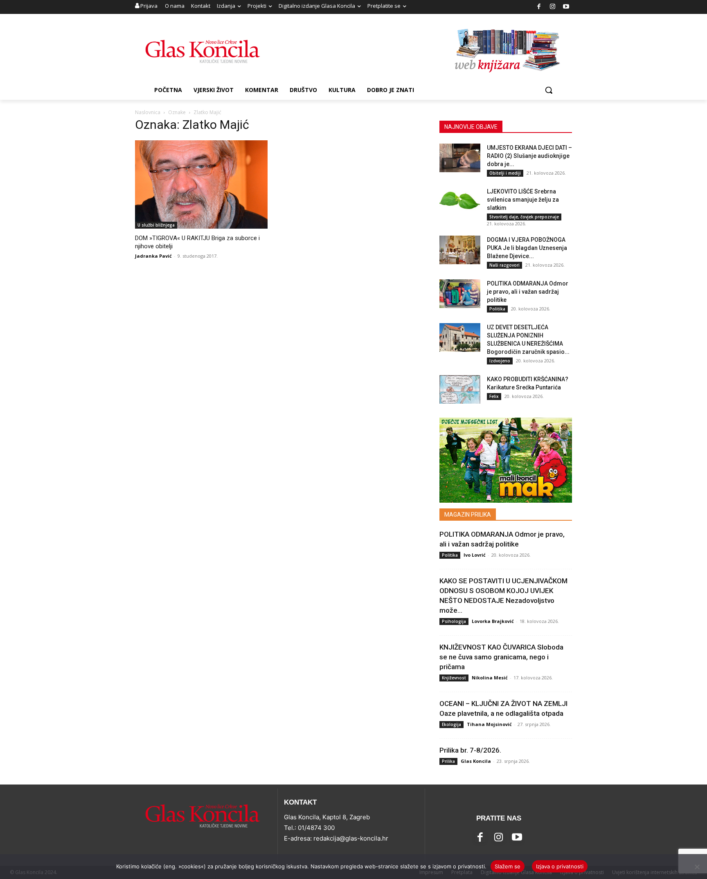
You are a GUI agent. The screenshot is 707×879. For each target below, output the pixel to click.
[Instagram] (552, 7)
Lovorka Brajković (493, 621)
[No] (697, 867)
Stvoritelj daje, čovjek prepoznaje (524, 217)
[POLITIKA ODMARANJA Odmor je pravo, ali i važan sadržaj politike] (459, 293)
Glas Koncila (476, 761)
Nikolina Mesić (490, 677)
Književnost (454, 678)
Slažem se (507, 866)
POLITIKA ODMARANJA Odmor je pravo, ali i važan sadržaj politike (527, 291)
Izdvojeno (499, 361)
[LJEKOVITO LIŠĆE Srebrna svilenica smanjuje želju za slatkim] (459, 201)
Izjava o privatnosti (559, 866)
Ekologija (451, 724)
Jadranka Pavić (153, 256)
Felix (494, 396)
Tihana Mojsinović (489, 724)
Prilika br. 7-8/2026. (470, 750)
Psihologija (454, 621)
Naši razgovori (504, 265)
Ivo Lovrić (475, 555)
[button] (548, 90)
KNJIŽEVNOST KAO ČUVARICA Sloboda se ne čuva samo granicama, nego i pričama (501, 657)
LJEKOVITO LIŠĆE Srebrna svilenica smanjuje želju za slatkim (523, 199)
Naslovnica (147, 112)
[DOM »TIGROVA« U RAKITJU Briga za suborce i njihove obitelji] (201, 184)
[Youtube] (566, 7)
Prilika (448, 761)
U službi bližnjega (156, 225)
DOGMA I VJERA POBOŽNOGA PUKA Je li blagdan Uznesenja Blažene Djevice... (527, 247)
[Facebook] (539, 7)
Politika (497, 309)
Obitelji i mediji (505, 173)
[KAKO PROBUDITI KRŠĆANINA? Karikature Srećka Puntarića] (459, 389)
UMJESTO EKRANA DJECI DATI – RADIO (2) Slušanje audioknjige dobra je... (529, 155)
